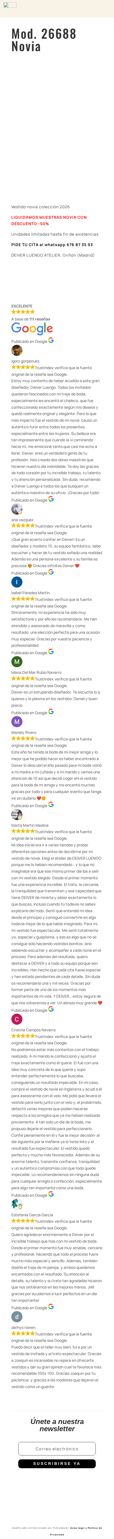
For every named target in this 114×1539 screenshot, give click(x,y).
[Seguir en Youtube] (68, 1480)
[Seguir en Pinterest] (79, 1480)
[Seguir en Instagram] (46, 1480)
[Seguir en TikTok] (57, 1480)
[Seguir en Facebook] (34, 1480)
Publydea (60, 1527)
